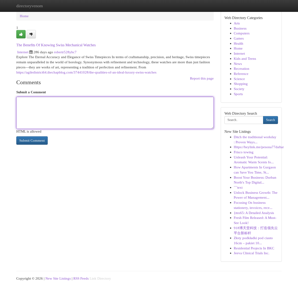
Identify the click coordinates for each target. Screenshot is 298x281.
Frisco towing (244, 152)
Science (239, 79)
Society (239, 89)
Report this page (202, 78)
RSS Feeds (81, 278)
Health (238, 43)
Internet (22, 52)
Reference (241, 74)
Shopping (241, 84)
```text (238, 187)
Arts (237, 23)
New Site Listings (58, 278)
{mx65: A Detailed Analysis (254, 213)
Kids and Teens (245, 58)
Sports (238, 94)
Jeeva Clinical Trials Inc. (251, 253)
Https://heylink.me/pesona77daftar (259, 147)
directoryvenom (29, 5)
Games (239, 38)
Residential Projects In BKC (254, 248)
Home (24, 16)
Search (270, 120)
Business (240, 28)
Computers (242, 33)
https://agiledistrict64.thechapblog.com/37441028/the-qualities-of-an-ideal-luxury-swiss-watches (86, 72)
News (238, 64)
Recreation (241, 68)
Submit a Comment (31, 92)
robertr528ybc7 (65, 52)
